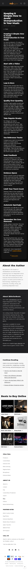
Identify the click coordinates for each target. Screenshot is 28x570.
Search (4, 495)
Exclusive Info (6, 463)
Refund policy (13, 563)
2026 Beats (17, 414)
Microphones (6, 472)
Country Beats (16, 251)
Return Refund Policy (8, 504)
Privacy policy (20, 563)
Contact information (19, 565)
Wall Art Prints (6, 527)
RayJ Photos (6, 516)
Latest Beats (4, 414)
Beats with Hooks (6, 430)
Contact (5, 487)
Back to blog (15, 255)
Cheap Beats (17, 430)
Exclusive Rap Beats (8, 519)
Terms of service (9, 565)
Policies (5, 501)
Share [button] (6, 29)
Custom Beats (6, 460)
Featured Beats (18, 446)
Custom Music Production (9, 493)
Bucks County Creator (8, 513)
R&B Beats (4, 446)
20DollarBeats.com (14, 299)
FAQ (4, 490)
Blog (4, 498)
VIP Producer (6, 530)
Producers (5, 458)
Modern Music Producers (9, 522)
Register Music (6, 469)
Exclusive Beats (7, 475)
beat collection (18, 343)
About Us (5, 484)
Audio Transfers (7, 525)
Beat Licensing (6, 466)
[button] (3, 3)
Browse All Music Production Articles (14, 385)
